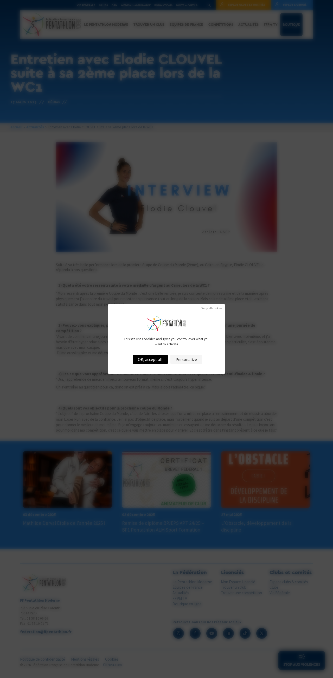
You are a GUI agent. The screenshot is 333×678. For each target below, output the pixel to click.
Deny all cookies (211, 308)
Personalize (186, 359)
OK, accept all (150, 359)
